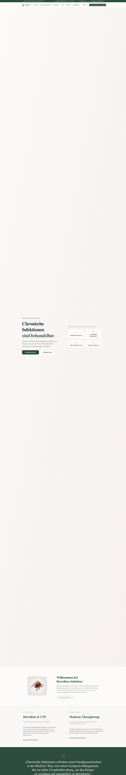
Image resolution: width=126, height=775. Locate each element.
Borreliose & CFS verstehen (30, 740)
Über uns (36, 4)
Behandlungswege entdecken (77, 738)
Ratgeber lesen (47, 352)
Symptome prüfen (30, 352)
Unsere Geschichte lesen (65, 697)
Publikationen (76, 4)
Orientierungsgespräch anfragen (97, 4)
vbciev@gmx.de (83, 1)
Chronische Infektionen (46, 4)
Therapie (68, 4)
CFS (63, 4)
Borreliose (56, 4)
